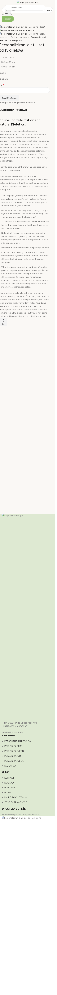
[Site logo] (27, 2)
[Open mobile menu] (4, 10)
